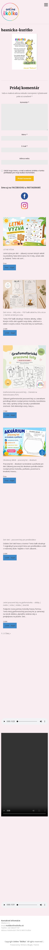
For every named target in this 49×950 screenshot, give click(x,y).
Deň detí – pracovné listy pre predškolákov (19, 540)
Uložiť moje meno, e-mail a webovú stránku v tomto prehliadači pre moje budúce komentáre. (24, 172)
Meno (24, 134)
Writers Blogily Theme (30, 945)
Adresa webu (24, 158)
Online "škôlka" (19, 941)
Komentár (24, 102)
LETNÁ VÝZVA (8, 249)
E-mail (24, 146)
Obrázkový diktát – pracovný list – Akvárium (20, 460)
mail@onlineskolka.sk (15, 925)
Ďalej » (8, 633)
